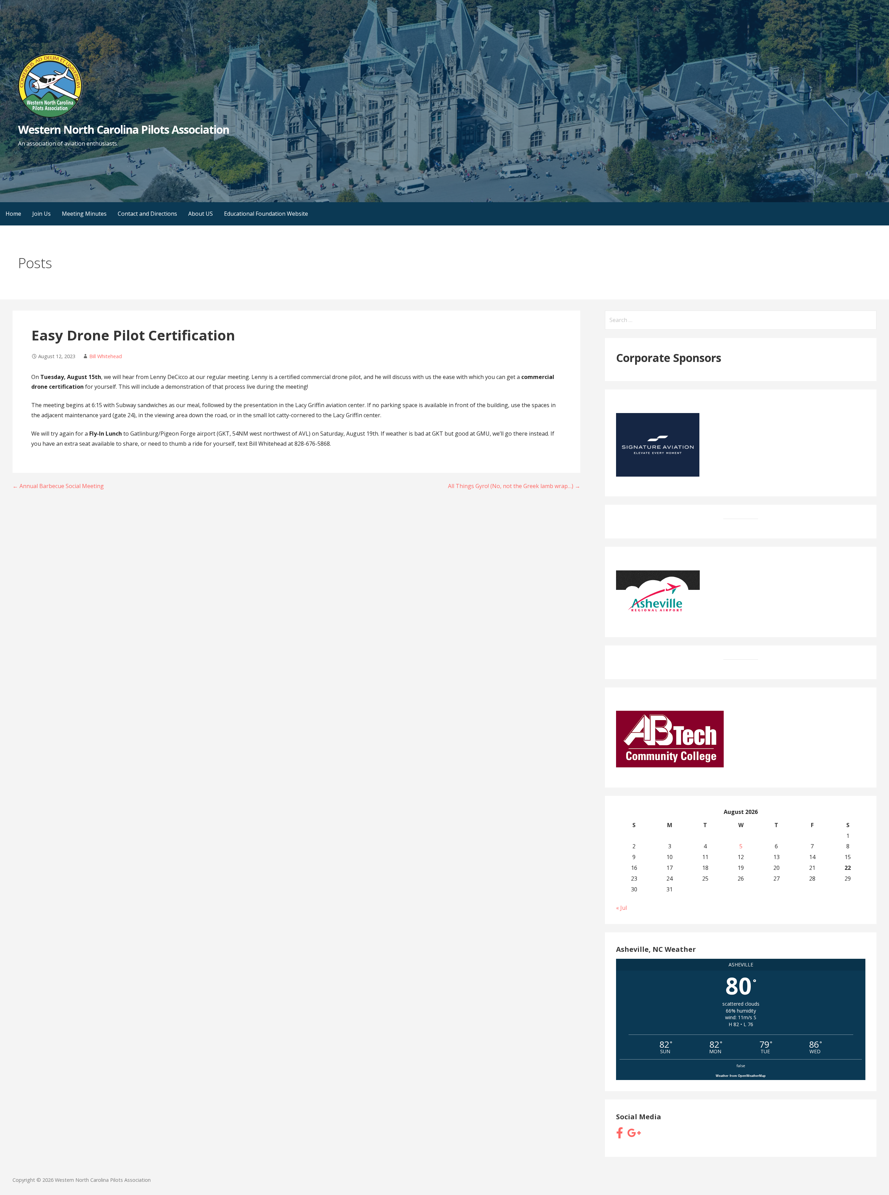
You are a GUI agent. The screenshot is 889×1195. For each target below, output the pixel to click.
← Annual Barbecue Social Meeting (58, 486)
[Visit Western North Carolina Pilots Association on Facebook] (619, 1135)
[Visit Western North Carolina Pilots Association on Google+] (634, 1135)
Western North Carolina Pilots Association (124, 129)
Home (13, 213)
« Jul (621, 908)
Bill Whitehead (105, 356)
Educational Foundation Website (266, 213)
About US (200, 213)
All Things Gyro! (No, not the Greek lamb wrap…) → (514, 486)
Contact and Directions (147, 213)
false (741, 1065)
